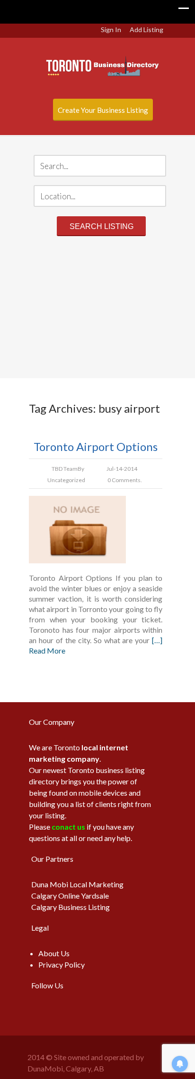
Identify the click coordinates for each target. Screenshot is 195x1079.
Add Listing (146, 29)
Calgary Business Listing (70, 906)
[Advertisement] (97, 309)
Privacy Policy (61, 964)
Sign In (111, 29)
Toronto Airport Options (96, 446)
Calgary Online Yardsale (70, 895)
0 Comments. (124, 480)
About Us (54, 953)
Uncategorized (66, 480)
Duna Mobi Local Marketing (77, 884)
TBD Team (65, 468)
